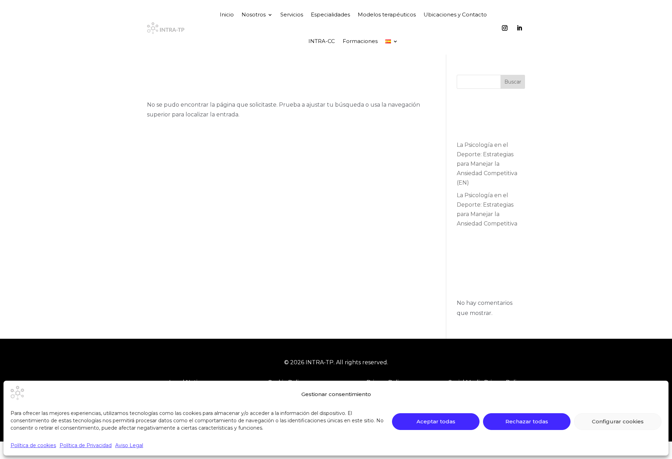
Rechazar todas (526, 421)
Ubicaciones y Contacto (455, 14)
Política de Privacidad (85, 445)
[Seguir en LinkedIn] (519, 28)
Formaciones (360, 41)
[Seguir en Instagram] (504, 28)
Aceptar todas (435, 421)
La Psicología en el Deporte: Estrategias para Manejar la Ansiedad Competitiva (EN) (487, 164)
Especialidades (330, 14)
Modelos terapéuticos (387, 14)
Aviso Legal (129, 445)
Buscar (512, 82)
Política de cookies (33, 445)
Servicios (291, 14)
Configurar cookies (618, 421)
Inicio (227, 14)
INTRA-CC (321, 41)
